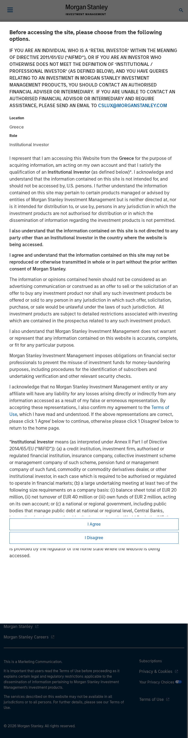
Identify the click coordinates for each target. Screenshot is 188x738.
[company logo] (87, 10)
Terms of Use (151, 699)
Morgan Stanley (18, 626)
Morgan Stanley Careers (26, 637)
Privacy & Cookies (155, 671)
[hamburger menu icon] (10, 10)
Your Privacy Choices (157, 682)
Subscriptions (150, 661)
